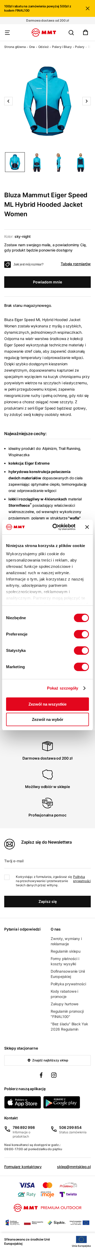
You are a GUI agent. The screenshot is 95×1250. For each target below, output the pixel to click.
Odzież (43, 47)
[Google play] (61, 1102)
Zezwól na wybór (47, 719)
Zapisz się (48, 901)
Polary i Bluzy (62, 47)
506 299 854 (70, 1127)
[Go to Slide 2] (37, 162)
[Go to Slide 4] (80, 162)
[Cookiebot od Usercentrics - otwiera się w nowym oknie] (55, 527)
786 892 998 (24, 1127)
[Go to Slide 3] (58, 162)
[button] (47, 101)
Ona (32, 47)
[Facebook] (41, 1076)
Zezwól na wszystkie (47, 704)
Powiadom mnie (47, 282)
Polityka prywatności (82, 879)
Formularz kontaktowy (23, 1166)
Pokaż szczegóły (62, 688)
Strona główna (15, 47)
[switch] (81, 634)
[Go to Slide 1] (15, 162)
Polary (79, 47)
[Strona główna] (44, 32)
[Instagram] (54, 1076)
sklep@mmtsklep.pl (74, 1166)
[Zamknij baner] (87, 527)
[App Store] (22, 1102)
